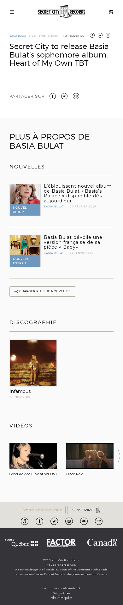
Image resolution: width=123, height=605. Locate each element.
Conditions (50, 588)
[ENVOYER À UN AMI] (108, 35)
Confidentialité (70, 588)
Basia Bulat (17, 35)
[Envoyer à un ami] (76, 95)
